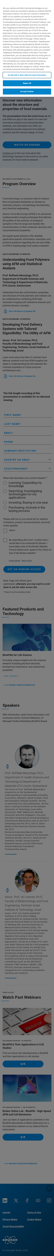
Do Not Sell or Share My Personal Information (27, 75)
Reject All (27, 83)
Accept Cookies (27, 91)
